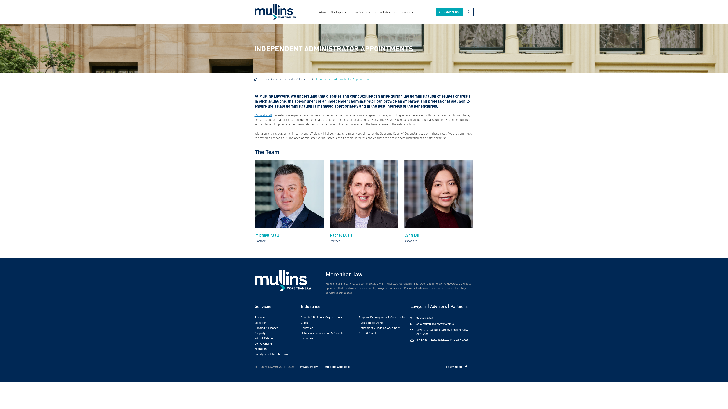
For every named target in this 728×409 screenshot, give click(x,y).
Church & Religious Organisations (322, 317)
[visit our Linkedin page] (472, 366)
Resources (406, 12)
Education (307, 328)
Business (260, 317)
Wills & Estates (264, 338)
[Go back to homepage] (283, 280)
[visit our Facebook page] (466, 366)
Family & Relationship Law (271, 354)
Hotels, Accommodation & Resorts (322, 333)
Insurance (307, 338)
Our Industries (386, 12)
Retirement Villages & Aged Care (379, 328)
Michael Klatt (263, 115)
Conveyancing (263, 343)
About (322, 12)
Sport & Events (368, 333)
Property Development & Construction (382, 317)
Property (260, 333)
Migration (261, 348)
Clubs (304, 323)
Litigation (260, 323)
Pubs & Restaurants (371, 323)
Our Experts (338, 12)
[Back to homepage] (275, 12)
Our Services (362, 12)
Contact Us (451, 12)
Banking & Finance (266, 328)
